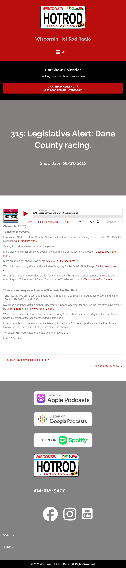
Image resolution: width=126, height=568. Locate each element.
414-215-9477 (49, 490)
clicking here (14, 308)
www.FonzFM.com (42, 308)
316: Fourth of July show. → (107, 366)
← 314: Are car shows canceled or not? (26, 359)
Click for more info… (26, 241)
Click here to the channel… (99, 279)
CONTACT (9, 534)
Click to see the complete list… (64, 261)
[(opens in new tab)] (63, 398)
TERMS (8, 547)
